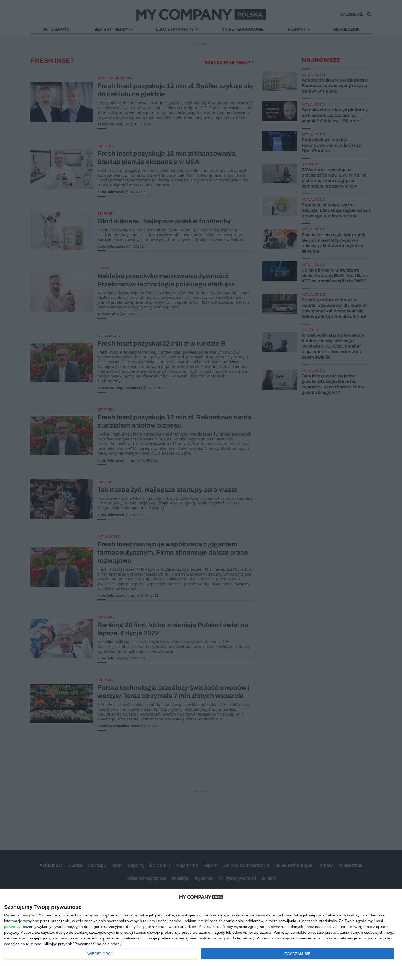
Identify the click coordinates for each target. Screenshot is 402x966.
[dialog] (201, 927)
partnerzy (12, 926)
